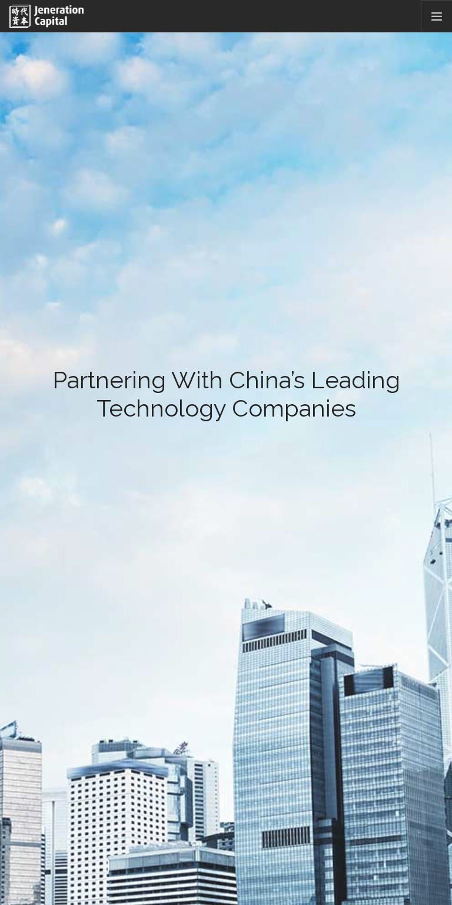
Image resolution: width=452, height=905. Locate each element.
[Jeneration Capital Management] (46, 16)
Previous (13, 485)
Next (439, 485)
